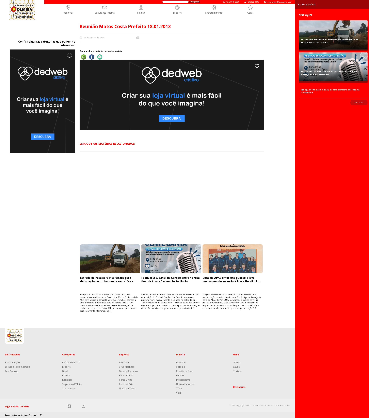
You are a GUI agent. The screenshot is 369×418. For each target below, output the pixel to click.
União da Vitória (128, 388)
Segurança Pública (105, 12)
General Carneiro (128, 371)
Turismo (237, 371)
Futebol (180, 375)
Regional (68, 12)
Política (141, 12)
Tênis (179, 388)
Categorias (68, 354)
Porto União (125, 379)
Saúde (236, 366)
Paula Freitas (126, 375)
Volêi (178, 392)
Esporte (177, 12)
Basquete (181, 362)
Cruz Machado (127, 366)
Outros (237, 362)
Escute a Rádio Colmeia (17, 366)
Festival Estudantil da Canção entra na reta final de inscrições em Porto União (170, 279)
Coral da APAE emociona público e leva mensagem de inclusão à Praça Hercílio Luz (232, 279)
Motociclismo (183, 379)
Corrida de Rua (184, 371)
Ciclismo (180, 366)
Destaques (239, 387)
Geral (250, 12)
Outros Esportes (185, 384)
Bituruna (124, 362)
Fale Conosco (12, 371)
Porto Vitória (126, 384)
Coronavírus (69, 388)
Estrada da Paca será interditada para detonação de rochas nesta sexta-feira (106, 279)
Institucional (12, 354)
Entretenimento (213, 12)
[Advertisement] (171, 200)
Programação (12, 362)
